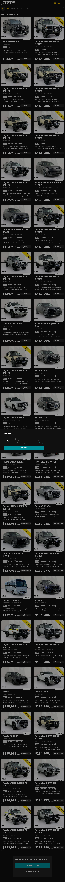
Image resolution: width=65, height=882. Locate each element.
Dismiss (24, 448)
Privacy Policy (38, 443)
